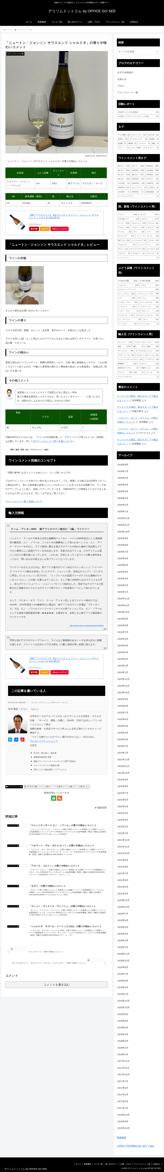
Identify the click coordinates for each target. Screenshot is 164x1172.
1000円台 (153, 170)
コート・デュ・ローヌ (147, 236)
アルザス (123, 227)
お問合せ (121, 1146)
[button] (157, 51)
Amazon (44, 229)
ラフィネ (152, 372)
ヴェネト (154, 240)
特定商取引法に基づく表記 (140, 1146)
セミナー (153, 148)
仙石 (139, 372)
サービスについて (138, 139)
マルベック (150, 311)
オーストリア (126, 236)
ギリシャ (123, 249)
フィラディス (152, 359)
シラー (126, 298)
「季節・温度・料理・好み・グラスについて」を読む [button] (29, 450)
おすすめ (153, 135)
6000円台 (123, 187)
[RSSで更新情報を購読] (59, 798)
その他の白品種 (127, 281)
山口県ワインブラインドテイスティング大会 (138, 116)
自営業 (122, 143)
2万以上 (154, 187)
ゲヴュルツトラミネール (147, 315)
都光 (153, 346)
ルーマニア (153, 249)
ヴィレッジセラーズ (138, 377)
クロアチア (124, 253)
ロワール (153, 223)
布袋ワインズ (150, 368)
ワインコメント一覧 (15, 787)
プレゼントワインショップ (44, 741)
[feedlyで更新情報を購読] (53, 798)
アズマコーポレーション (147, 342)
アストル (125, 372)
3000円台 (30, 787)
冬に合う (124, 175)
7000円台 (153, 183)
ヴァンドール (125, 351)
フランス (127, 214)
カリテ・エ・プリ (126, 355)
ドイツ (153, 232)
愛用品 (132, 143)
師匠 (155, 143)
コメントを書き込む (57, 984)
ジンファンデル (149, 324)
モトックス (53, 787)
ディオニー (149, 364)
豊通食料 (127, 364)
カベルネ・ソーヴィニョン (138, 289)
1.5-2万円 (124, 192)
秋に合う (86, 787)
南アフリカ (65, 787)
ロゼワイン (152, 179)
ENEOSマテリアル (128, 368)
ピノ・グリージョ (129, 319)
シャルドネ (41, 787)
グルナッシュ (148, 298)
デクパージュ (139, 135)
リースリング (127, 307)
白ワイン (76, 787)
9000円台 (137, 192)
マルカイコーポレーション (147, 355)
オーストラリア (137, 249)
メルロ (150, 285)
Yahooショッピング (59, 229)
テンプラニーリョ (148, 307)
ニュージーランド (148, 245)
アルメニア (153, 253)
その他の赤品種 (149, 281)
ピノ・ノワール (126, 294)
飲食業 (154, 139)
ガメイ (151, 319)
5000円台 (138, 179)
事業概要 (121, 1137)
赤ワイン (124, 166)
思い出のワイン (111, 1164)
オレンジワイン (139, 187)
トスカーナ (137, 227)
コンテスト (144, 143)
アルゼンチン (127, 245)
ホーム (78, 1164)
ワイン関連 (124, 135)
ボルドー (150, 219)
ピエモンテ (152, 227)
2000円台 (152, 166)
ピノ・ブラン (127, 324)
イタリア (149, 214)
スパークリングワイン (138, 196)
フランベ (123, 148)
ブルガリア (138, 253)
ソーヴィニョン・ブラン (148, 294)
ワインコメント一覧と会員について (53, 441)
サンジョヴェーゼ (149, 302)
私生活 (123, 139)
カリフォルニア (139, 240)
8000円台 (138, 183)
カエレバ (39, 224)
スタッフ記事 (138, 148)
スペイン (123, 223)
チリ (139, 232)
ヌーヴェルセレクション (147, 351)
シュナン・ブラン (129, 311)
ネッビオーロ (125, 315)
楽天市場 (34, 229)
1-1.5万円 (124, 183)
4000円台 (152, 175)
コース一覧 (98, 1164)
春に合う (124, 170)
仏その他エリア (129, 219)
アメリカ (125, 232)
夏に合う (138, 175)
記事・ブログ (126, 1164)
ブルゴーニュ (139, 223)
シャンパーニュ (138, 257)
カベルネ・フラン (127, 302)
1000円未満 (152, 192)
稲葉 (139, 346)
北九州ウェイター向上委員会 (138, 112)
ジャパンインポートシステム (130, 359)
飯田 (124, 346)
